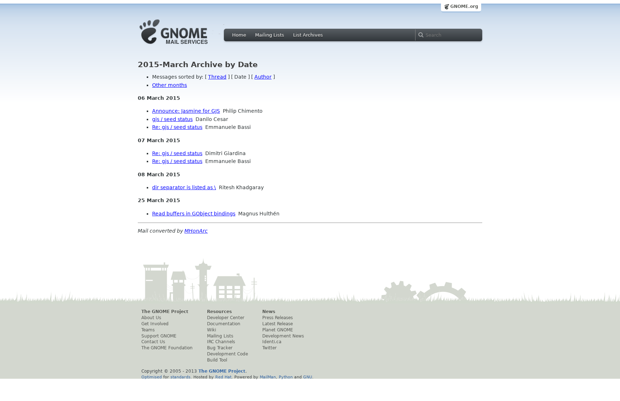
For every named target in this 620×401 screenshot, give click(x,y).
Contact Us (153, 341)
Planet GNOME (277, 329)
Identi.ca (271, 341)
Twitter (269, 347)
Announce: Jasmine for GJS (186, 111)
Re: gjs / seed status (177, 127)
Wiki (211, 329)
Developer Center (225, 317)
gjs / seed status (172, 119)
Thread (217, 77)
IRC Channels (221, 341)
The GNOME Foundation (167, 347)
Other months (169, 85)
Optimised (151, 377)
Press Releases (277, 317)
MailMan (268, 377)
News (268, 311)
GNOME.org (464, 6)
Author (263, 77)
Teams (148, 329)
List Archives (308, 35)
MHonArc (196, 231)
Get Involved (155, 323)
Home (239, 35)
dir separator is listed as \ (184, 187)
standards (180, 377)
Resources (219, 311)
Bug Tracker (219, 347)
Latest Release (277, 323)
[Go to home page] (184, 46)
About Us (151, 317)
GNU (307, 377)
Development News (283, 336)
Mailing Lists (269, 35)
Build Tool (217, 360)
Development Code (227, 353)
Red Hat (223, 377)
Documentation (223, 323)
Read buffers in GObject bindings (193, 213)
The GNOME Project (164, 311)
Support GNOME (159, 336)
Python (286, 377)
